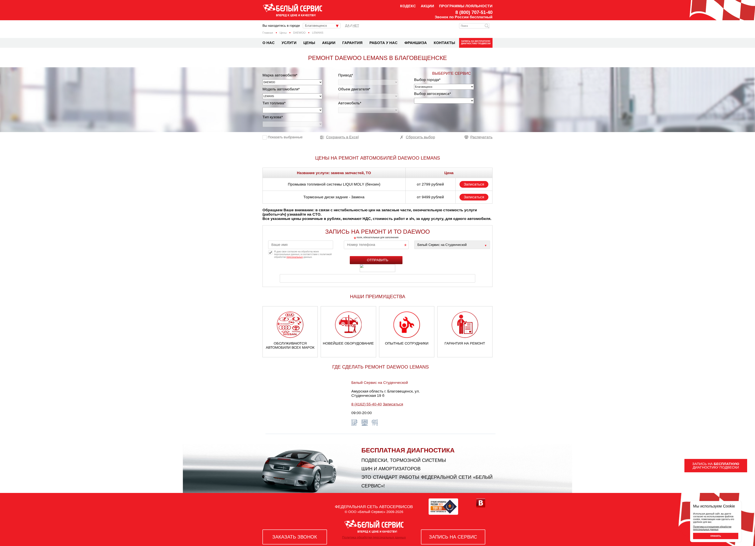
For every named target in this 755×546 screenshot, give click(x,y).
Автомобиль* (349, 103)
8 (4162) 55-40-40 (366, 404)
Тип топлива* (273, 103)
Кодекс (408, 6)
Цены (309, 43)
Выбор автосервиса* (432, 94)
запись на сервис (453, 537)
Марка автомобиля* (279, 75)
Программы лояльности (466, 6)
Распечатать (481, 137)
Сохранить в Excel (342, 137)
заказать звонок (294, 537)
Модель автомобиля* (281, 89)
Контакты (444, 43)
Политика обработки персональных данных (374, 537)
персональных (294, 257)
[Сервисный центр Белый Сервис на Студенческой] (452, 244)
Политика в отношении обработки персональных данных (712, 528)
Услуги (289, 43)
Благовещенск (316, 26)
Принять (715, 536)
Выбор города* (427, 80)
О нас (268, 43)
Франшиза (415, 43)
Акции (427, 6)
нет (356, 26)
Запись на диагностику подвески (476, 42)
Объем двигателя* (354, 89)
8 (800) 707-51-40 (474, 12)
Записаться (474, 184)
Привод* (345, 75)
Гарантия (352, 43)
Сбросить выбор (420, 137)
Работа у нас (383, 43)
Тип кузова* (272, 117)
